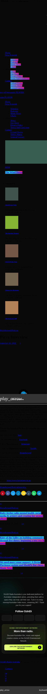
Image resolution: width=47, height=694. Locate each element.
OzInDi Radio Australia (10, 662)
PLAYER (6, 97)
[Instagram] (4, 92)
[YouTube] (1, 92)
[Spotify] (2, 92)
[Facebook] (5, 92)
